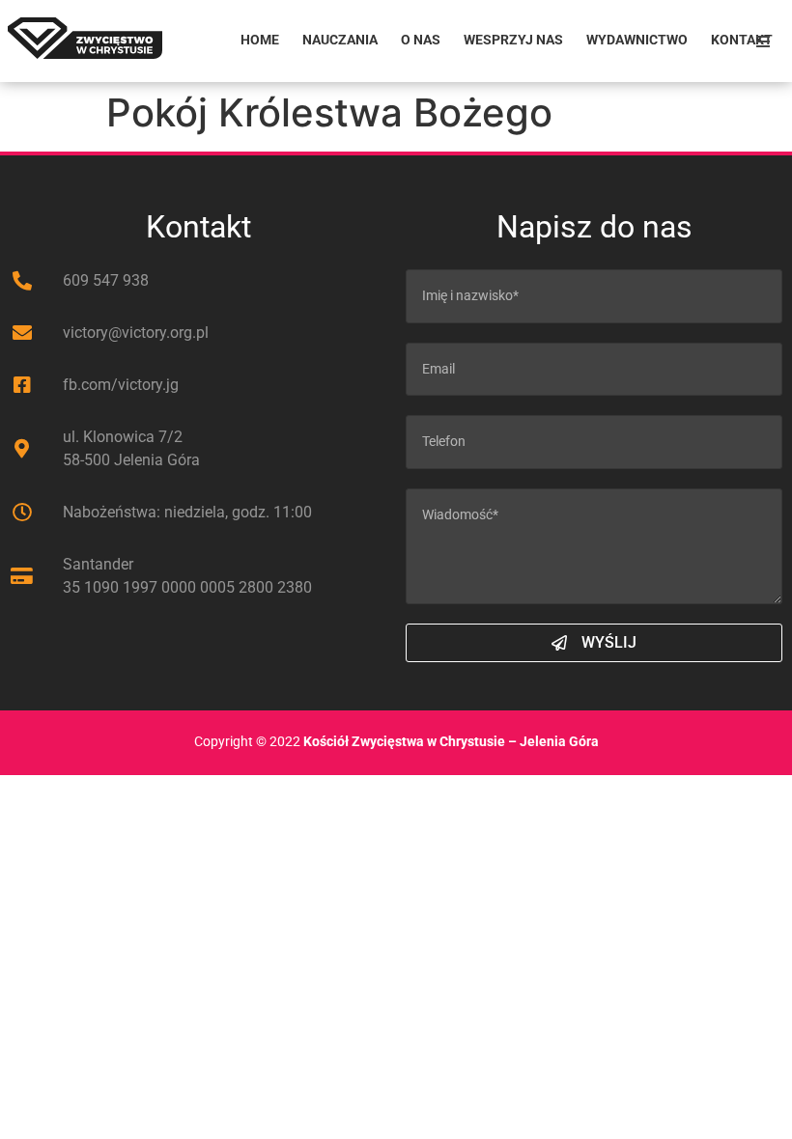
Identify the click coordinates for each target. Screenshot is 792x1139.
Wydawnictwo (637, 40)
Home (259, 40)
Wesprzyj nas (513, 40)
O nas (420, 40)
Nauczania (340, 40)
